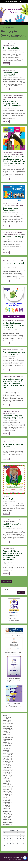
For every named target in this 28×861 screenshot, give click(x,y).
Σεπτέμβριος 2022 (7, 777)
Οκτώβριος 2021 (6, 792)
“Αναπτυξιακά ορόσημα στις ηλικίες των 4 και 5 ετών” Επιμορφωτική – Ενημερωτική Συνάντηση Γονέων (13, 383)
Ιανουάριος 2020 (7, 816)
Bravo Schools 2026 (11, 48)
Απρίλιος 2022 (6, 783)
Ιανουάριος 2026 (7, 725)
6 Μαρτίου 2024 (12, 239)
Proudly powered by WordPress (12, 857)
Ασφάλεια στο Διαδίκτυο (7, 440)
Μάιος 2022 (5, 781)
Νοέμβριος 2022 (6, 773)
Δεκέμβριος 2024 (7, 740)
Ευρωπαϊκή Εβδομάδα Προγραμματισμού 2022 (13, 417)
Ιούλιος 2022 (6, 778)
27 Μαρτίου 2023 (12, 356)
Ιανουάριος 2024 (7, 755)
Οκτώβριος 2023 (6, 759)
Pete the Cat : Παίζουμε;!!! (13, 237)
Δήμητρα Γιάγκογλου (8, 50)
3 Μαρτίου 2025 (12, 165)
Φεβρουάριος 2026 (7, 723)
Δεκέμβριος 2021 (6, 789)
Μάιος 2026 (5, 718)
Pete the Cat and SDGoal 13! (13, 264)
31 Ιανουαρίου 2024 (13, 267)
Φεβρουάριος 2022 (7, 786)
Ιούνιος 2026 (6, 717)
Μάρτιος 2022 (6, 784)
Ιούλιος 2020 (6, 806)
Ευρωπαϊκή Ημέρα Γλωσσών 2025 (10, 74)
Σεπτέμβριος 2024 (7, 745)
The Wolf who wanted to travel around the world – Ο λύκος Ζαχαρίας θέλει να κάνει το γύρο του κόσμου (14, 160)
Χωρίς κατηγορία (6, 45)
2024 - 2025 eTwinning (7, 95)
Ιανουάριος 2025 (7, 739)
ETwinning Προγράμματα (18, 95)
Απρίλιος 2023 (6, 766)
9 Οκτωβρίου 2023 (13, 329)
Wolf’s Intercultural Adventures (9, 154)
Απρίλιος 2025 (6, 734)
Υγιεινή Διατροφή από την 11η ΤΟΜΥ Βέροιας (14, 353)
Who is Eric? (8, 499)
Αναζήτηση (5, 589)
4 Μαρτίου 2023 (12, 390)
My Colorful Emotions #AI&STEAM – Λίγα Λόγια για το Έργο (13, 325)
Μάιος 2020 (5, 810)
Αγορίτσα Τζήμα (7, 562)
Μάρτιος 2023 (6, 767)
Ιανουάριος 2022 (7, 788)
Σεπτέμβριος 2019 (7, 822)
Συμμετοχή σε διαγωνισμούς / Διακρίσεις (11, 43)
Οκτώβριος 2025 (7, 728)
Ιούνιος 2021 (5, 795)
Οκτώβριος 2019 (6, 821)
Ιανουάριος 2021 (6, 802)
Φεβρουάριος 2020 (7, 814)
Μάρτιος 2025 (6, 736)
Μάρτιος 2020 (6, 813)
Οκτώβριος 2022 (7, 775)
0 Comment (19, 528)
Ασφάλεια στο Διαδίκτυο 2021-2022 (13, 445)
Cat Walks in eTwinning (17, 232)
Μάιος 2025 (5, 732)
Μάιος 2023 (5, 764)
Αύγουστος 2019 (6, 824)
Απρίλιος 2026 (6, 720)
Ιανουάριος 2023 (6, 770)
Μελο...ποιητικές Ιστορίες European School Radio (12, 519)
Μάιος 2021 (5, 797)
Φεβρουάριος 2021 (7, 800)
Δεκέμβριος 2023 (7, 756)
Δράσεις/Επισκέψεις (7, 349)
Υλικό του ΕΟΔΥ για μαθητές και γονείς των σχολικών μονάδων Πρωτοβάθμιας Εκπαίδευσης (12, 555)
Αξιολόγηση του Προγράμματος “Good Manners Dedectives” (12, 103)
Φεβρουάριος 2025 (7, 737)
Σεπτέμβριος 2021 (7, 794)
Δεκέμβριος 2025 (7, 726)
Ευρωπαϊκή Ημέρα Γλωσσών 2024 (10, 209)
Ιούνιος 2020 (6, 808)
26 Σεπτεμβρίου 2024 (13, 212)
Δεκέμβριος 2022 (7, 772)
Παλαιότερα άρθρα (6, 581)
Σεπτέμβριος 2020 (7, 805)
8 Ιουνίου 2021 (12, 528)
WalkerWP (17, 859)
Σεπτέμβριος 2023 (7, 761)
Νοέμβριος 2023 (6, 758)
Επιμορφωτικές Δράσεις (7, 376)
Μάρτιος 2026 (6, 721)
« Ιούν (13, 848)
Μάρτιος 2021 (6, 799)
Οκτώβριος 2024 (7, 744)
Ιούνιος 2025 (6, 731)
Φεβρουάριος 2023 (7, 769)
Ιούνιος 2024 (6, 747)
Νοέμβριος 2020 (6, 803)
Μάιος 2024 (5, 748)
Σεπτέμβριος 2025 (7, 729)
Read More (6, 63)
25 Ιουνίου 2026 (17, 50)
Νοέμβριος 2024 (6, 742)
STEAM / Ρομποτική (7, 411)
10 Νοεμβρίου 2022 (13, 420)
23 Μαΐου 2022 (12, 501)
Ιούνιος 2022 (6, 780)
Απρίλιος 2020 (6, 811)
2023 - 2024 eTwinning (7, 232)
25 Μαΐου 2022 (12, 449)
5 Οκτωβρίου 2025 (18, 77)
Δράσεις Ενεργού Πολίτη (7, 42)
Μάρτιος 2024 (6, 751)
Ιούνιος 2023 (6, 762)
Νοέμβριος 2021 (6, 791)
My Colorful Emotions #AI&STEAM (10, 320)
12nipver (5, 108)
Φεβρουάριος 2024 (7, 753)
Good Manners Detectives (8, 97)
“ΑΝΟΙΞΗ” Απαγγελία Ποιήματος (12, 525)
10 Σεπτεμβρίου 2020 (16, 562)
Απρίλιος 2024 (6, 750)
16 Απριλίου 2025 (12, 108)
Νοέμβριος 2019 (6, 819)
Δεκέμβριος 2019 (6, 817)
